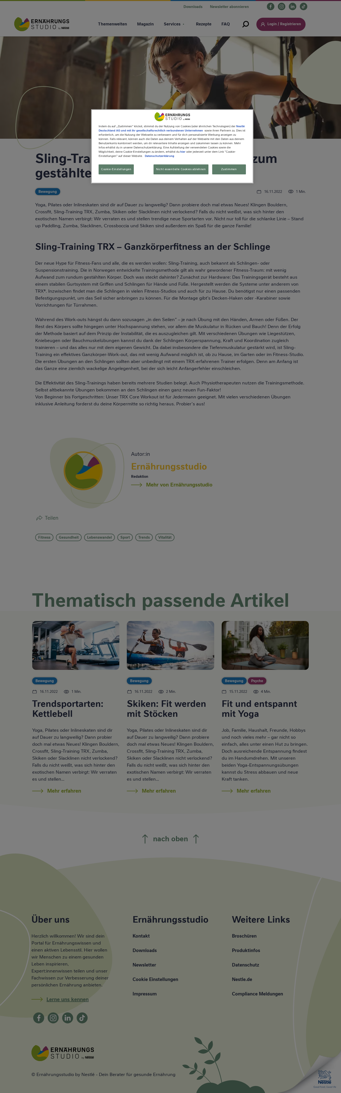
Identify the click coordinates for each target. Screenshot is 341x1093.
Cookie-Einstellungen (116, 169)
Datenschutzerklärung (159, 156)
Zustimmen (229, 169)
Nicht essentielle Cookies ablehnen (181, 169)
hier (182, 151)
